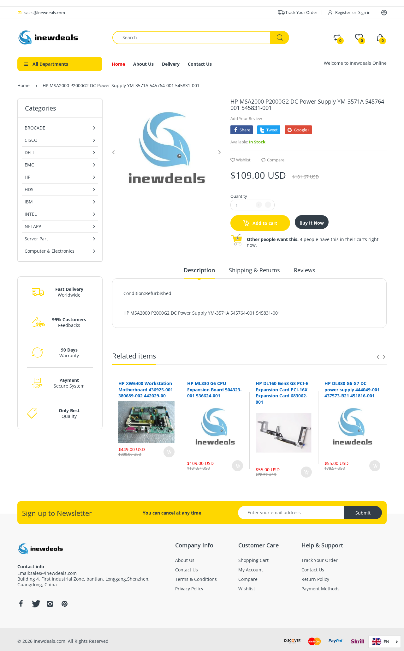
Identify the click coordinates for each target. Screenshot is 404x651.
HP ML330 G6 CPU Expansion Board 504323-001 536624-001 (214, 389)
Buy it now (312, 223)
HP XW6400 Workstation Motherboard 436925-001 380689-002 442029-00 (145, 389)
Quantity (238, 196)
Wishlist (243, 160)
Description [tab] (199, 270)
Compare (275, 160)
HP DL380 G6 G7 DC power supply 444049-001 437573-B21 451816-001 (352, 389)
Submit (363, 513)
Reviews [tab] (304, 270)
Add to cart (264, 223)
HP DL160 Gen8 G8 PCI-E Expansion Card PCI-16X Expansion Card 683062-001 (282, 392)
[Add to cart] (169, 451)
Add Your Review (246, 118)
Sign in (364, 12)
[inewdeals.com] (48, 37)
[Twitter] (35, 604)
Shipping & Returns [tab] (254, 270)
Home (23, 85)
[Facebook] (20, 604)
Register (342, 12)
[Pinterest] (64, 604)
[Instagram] (49, 604)
